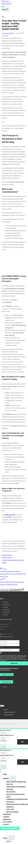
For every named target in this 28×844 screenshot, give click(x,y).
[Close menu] (0, 770)
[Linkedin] (1, 706)
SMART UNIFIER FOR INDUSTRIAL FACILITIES (16, 783)
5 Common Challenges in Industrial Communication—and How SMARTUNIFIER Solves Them (13, 572)
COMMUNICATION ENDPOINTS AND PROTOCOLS (16, 801)
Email (1, 647)
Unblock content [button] (7, 557)
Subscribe (14, 663)
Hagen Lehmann (8, 33)
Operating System (5, 730)
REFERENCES (6, 604)
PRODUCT (5, 602)
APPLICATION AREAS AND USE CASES (15, 796)
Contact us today (9, 515)
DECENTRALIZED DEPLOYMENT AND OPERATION (17, 806)
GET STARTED (6, 612)
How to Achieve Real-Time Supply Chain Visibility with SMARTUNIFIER (12, 582)
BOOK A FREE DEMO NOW (9, 828)
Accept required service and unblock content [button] (13, 561)
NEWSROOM (6, 609)
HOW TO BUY (10, 809)
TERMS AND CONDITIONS (9, 712)
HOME (5, 774)
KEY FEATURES (10, 792)
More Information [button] (7, 555)
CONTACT (5, 614)
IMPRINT (6, 709)
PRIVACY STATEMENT (8, 714)
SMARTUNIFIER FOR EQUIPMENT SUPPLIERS (16, 788)
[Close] (3, 747)
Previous (3, 740)
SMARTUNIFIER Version (7, 735)
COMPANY (5, 607)
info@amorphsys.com (7, 636)
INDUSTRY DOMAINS (12, 812)
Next (22, 742)
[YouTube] (3, 706)
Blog (3, 16)
